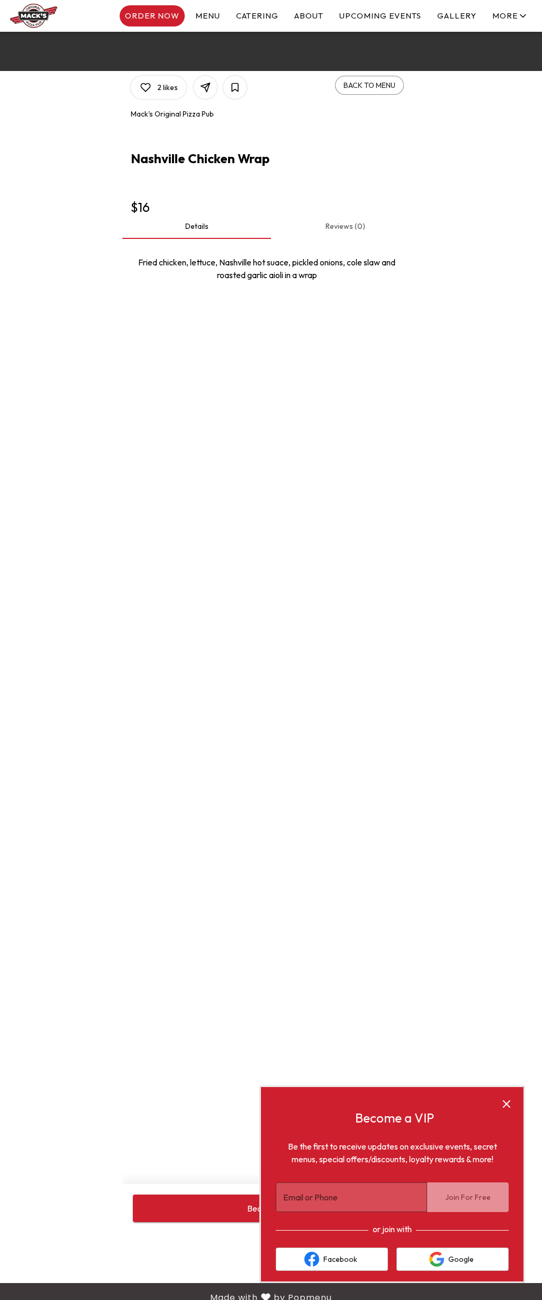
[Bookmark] (235, 87)
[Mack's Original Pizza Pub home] (56, 16)
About (308, 16)
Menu (207, 16)
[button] (510, 15)
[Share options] (205, 87)
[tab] (196, 226)
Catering (257, 16)
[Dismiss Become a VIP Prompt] (506, 1104)
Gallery (456, 16)
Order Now (152, 16)
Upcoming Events (380, 16)
